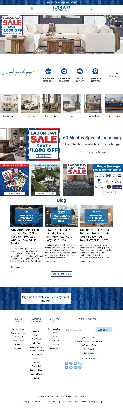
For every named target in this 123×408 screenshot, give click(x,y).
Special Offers (18, 329)
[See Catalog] (14, 180)
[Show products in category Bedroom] (30, 103)
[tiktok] (75, 363)
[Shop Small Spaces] (45, 180)
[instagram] (71, 363)
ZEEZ (36, 378)
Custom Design (36, 347)
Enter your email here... (74, 330)
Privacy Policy (67, 402)
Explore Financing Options (93, 152)
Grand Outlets (18, 341)
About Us (54, 333)
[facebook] (66, 363)
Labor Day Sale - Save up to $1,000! (62, 2)
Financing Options (36, 374)
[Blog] (80, 367)
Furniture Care (36, 370)
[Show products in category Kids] (72, 103)
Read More (15, 267)
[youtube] (71, 367)
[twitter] (66, 367)
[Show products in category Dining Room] (51, 103)
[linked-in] (75, 367)
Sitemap (26, 402)
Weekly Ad (18, 337)
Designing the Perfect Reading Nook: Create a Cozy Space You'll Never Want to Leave (96, 235)
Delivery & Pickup (36, 351)
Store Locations (54, 329)
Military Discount (18, 333)
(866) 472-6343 (88, 337)
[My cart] (111, 9)
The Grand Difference (113, 74)
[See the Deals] (93, 180)
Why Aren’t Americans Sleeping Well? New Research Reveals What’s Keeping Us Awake (25, 236)
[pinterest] (80, 363)
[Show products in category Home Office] (93, 103)
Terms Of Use (52, 402)
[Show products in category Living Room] (9, 103)
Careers (54, 337)
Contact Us (54, 341)
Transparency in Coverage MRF (87, 402)
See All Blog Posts (61, 274)
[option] (61, 34)
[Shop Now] (30, 144)
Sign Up (105, 330)
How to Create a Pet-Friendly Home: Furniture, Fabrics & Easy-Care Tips (59, 235)
